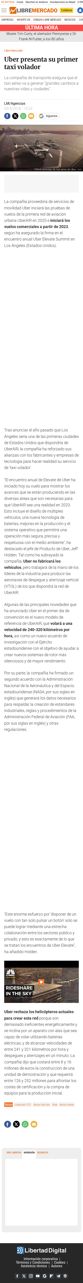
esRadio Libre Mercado (47, 19)
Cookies (59, 1263)
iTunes (65, 1276)
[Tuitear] (15, 116)
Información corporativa (41, 1259)
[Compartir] (7, 116)
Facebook (17, 1276)
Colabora (66, 10)
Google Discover (44, 1276)
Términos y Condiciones (33, 1263)
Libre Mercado (13, 50)
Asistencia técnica (34, 1266)
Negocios (69, 19)
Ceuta (20, 2)
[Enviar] (23, 116)
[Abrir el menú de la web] (5, 10)
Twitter (24, 1276)
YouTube (38, 1276)
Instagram (31, 1276)
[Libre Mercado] (33, 10)
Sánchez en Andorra (36, 2)
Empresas (7, 19)
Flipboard (51, 1276)
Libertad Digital (41, 1250)
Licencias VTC (22, 1104)
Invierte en (23, 19)
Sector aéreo (66, 1104)
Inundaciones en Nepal (62, 2)
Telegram (58, 1276)
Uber (55, 1104)
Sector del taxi (41, 1104)
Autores (56, 1266)
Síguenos (52, 115)
